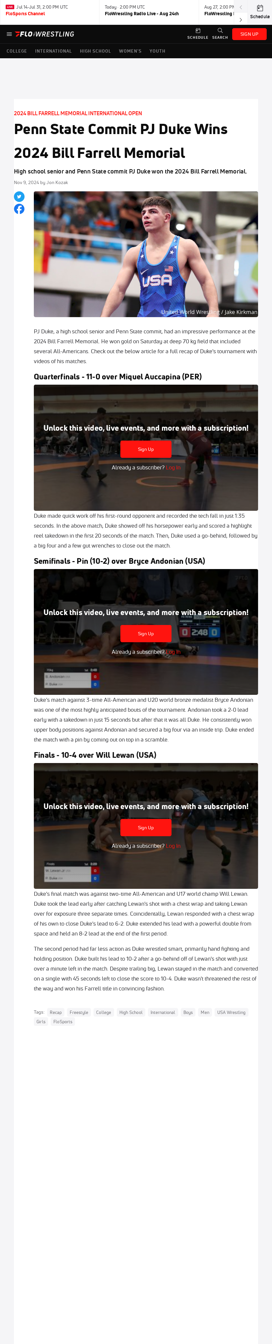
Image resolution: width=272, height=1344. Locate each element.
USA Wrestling (231, 1012)
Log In (172, 467)
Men (205, 1012)
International (163, 1012)
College (103, 1012)
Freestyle (79, 1012)
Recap (56, 1012)
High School (131, 1012)
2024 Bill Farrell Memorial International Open (78, 113)
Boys (188, 1012)
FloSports (62, 1021)
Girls (40, 1021)
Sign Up (146, 449)
